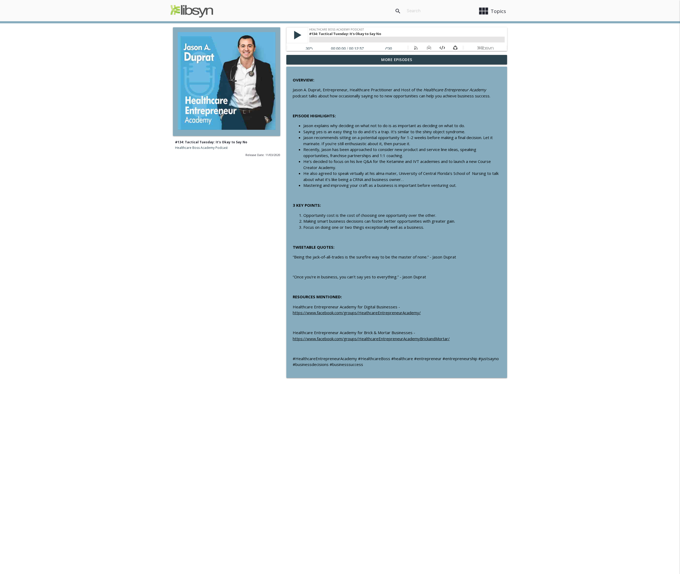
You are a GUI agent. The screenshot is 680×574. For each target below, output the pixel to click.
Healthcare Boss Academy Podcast (201, 147)
